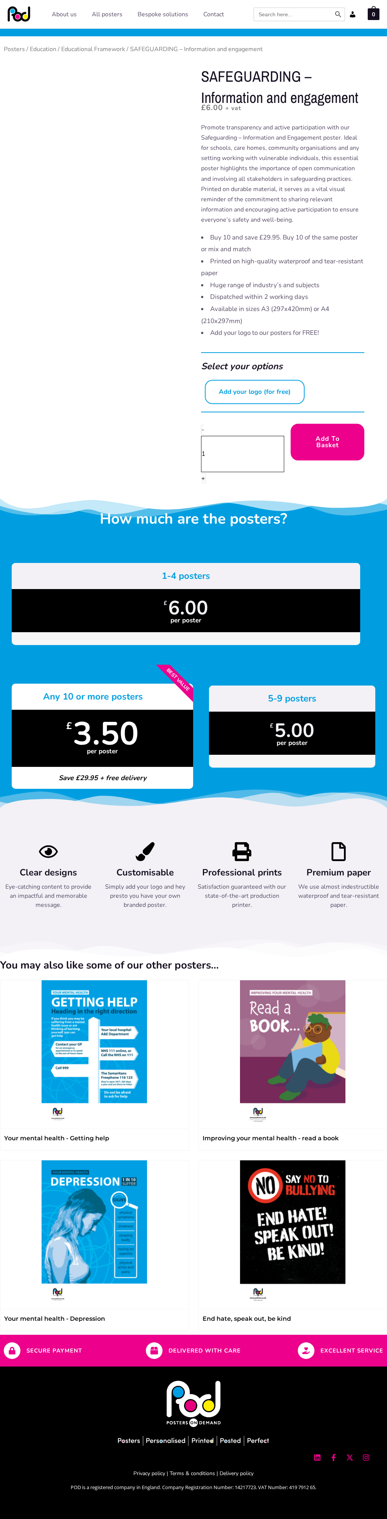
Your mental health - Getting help (56, 1138)
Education (43, 49)
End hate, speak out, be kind (247, 1318)
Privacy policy (149, 1473)
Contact (213, 14)
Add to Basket (328, 441)
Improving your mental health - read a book (271, 1138)
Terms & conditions (192, 1473)
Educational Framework (93, 49)
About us (64, 14)
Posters (14, 49)
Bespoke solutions (163, 14)
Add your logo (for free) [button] (255, 391)
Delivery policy (237, 1473)
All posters (107, 14)
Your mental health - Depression (54, 1318)
